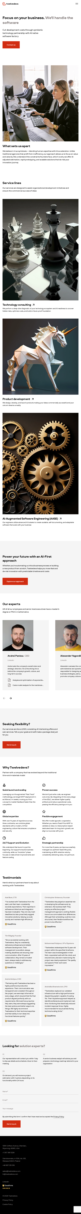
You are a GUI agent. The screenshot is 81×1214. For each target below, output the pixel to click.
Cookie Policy (8, 1204)
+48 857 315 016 (9, 1165)
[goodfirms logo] (8, 1187)
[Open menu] (76, 3)
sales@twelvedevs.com (11, 1171)
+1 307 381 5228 (8, 1152)
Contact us (11, 45)
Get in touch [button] (11, 1124)
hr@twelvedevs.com (10, 1174)
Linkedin (11, 660)
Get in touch (11, 745)
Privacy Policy (58, 1116)
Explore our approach (15, 581)
